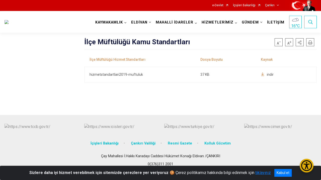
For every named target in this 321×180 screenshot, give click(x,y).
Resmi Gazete (180, 143)
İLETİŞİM (275, 22)
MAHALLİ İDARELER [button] (174, 22)
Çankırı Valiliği (143, 143)
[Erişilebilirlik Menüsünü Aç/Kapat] (306, 165)
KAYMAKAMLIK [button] (109, 22)
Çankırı (270, 5)
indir (270, 74)
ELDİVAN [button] (139, 22)
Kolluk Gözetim (217, 143)
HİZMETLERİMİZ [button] (217, 22)
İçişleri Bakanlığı (244, 5)
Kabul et (283, 173)
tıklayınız (263, 172)
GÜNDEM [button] (250, 22)
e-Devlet (217, 5)
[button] (300, 42)
